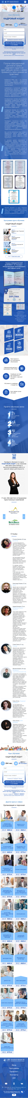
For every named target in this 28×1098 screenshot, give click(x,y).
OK (14, 1094)
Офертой (20, 39)
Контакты (14, 1075)
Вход (14, 1065)
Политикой (15, 39)
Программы (14, 1068)
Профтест (14, 1072)
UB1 (14, 1078)
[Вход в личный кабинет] (25, 1)
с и (14, 39)
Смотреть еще (16, 256)
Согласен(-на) (10, 39)
